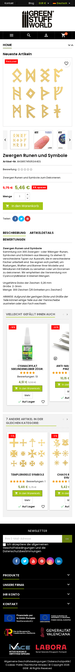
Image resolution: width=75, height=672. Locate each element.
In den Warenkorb (22, 206)
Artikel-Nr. (10, 161)
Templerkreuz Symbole (27, 474)
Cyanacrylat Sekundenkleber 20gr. (27, 367)
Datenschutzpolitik (59, 661)
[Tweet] (21, 219)
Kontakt (9, 3)
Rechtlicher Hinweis (35, 664)
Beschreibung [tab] (14, 233)
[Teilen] (15, 219)
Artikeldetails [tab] (42, 233)
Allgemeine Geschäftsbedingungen (25, 661)
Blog (31, 3)
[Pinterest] (27, 219)
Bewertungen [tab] (14, 239)
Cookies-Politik (14, 664)
